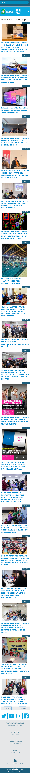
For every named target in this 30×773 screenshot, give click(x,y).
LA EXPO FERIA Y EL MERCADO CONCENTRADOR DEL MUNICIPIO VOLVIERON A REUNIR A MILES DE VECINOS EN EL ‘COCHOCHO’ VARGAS (15, 560)
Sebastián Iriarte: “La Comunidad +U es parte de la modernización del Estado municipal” (14, 110)
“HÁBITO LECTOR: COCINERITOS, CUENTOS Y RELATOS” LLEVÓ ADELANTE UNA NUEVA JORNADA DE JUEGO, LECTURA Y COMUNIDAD (15, 668)
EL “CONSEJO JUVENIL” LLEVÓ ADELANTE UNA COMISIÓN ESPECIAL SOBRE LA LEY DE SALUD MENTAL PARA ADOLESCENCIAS (14, 593)
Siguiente (23, 708)
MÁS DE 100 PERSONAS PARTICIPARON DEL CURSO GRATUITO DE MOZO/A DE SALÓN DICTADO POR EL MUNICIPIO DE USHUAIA (12, 497)
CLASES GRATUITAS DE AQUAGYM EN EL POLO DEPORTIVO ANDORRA (11, 281)
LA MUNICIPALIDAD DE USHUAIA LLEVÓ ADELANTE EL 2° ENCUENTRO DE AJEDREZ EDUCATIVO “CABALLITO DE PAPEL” (15, 627)
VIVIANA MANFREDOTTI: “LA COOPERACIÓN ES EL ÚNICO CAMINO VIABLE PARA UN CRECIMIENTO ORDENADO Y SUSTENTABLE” (13, 311)
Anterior (8, 708)
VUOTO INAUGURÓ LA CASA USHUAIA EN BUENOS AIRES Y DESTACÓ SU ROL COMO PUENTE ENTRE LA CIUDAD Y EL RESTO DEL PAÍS (15, 374)
